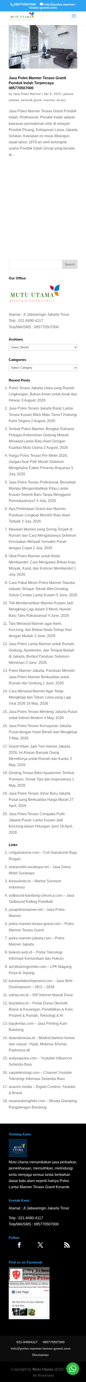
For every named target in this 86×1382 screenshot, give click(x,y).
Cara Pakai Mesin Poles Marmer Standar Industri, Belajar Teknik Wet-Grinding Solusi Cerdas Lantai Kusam (42, 589)
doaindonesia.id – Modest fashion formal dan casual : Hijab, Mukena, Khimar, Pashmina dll (42, 1044)
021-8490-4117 (30, 321)
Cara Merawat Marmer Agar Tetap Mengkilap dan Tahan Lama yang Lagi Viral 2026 (40, 697)
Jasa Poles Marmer (27, 94)
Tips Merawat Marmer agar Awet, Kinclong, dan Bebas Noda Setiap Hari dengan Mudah (40, 630)
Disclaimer (40, 1355)
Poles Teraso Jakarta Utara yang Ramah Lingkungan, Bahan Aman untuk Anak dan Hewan (43, 394)
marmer (49, 100)
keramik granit (31, 100)
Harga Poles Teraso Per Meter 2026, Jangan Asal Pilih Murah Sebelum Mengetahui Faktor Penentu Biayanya (39, 462)
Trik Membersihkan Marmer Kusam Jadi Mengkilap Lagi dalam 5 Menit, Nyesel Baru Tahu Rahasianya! (41, 609)
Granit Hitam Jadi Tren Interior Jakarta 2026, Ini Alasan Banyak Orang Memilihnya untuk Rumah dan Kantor (39, 752)
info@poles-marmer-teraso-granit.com (40, 1348)
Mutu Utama (42, 1369)
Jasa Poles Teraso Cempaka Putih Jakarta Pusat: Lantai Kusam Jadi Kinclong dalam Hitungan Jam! (37, 820)
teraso (61, 100)
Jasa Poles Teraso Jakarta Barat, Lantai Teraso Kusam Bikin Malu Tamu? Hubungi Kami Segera (43, 414)
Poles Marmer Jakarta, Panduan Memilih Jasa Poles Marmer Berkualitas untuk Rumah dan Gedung (42, 677)
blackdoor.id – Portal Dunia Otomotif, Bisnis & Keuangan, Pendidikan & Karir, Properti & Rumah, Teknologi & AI (41, 1009)
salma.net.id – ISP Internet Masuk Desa (41, 995)
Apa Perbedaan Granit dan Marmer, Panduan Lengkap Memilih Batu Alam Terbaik (39, 515)
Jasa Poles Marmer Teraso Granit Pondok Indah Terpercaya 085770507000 (37, 83)
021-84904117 (27, 1342)
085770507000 (25, 4)
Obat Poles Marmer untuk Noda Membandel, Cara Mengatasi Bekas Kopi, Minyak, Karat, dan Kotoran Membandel (42, 562)
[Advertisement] (43, 210)
